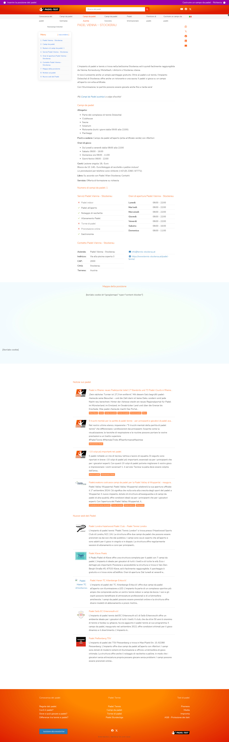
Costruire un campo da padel (173, 17)
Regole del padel (47, 706)
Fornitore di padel (151, 17)
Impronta (185, 713)
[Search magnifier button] (147, 9)
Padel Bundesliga (114, 717)
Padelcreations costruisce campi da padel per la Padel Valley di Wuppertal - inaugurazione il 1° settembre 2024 (143, 482)
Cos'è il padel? (46, 710)
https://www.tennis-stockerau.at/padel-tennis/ (149, 257)
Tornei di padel (114, 713)
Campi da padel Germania (66, 17)
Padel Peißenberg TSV (100, 638)
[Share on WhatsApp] (186, 26)
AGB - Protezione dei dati (177, 717)
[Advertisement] (126, 47)
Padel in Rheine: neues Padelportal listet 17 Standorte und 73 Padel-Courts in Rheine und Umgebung (138, 390)
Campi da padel (114, 710)
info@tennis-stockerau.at (143, 251)
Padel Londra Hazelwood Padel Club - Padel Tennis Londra (117, 526)
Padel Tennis (114, 706)
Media (187, 710)
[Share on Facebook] (186, 36)
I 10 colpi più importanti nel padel (105, 451)
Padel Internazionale (133, 17)
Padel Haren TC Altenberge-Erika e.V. (108, 580)
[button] (20, 2)
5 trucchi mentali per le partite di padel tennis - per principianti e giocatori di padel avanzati (132, 420)
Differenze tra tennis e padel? (53, 717)
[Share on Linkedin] (186, 41)
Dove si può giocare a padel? (53, 713)
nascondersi (63, 34)
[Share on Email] (186, 46)
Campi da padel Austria (89, 17)
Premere (185, 706)
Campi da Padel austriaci (93, 96)
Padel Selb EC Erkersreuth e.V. (104, 611)
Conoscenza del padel (45, 17)
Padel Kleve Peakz (98, 553)
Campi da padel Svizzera (110, 17)
